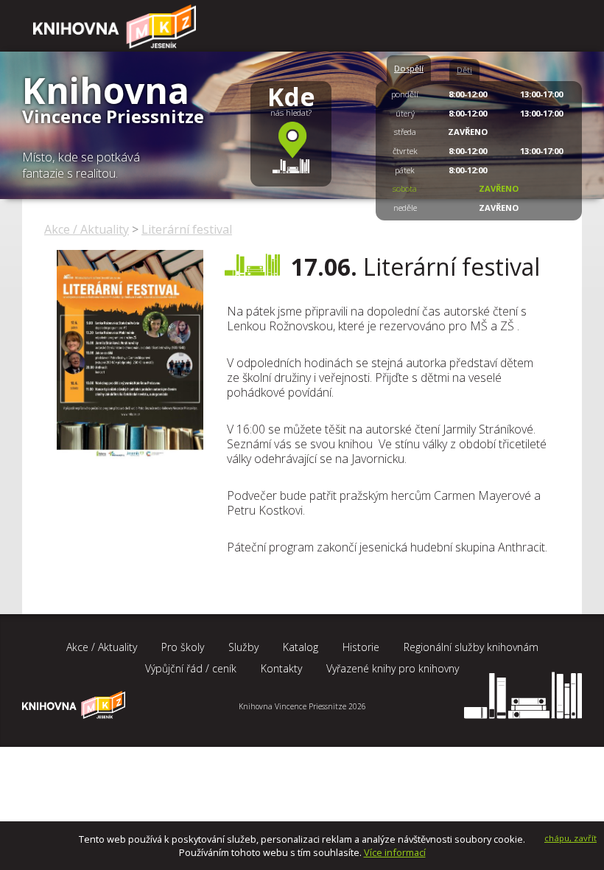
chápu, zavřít (570, 837)
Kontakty (281, 668)
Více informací (395, 852)
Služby (243, 647)
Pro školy (182, 647)
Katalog (300, 647)
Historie (361, 647)
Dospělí (409, 68)
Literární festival (186, 229)
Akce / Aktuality (86, 229)
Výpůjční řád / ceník (190, 668)
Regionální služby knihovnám (471, 647)
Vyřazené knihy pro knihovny (392, 668)
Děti (464, 69)
